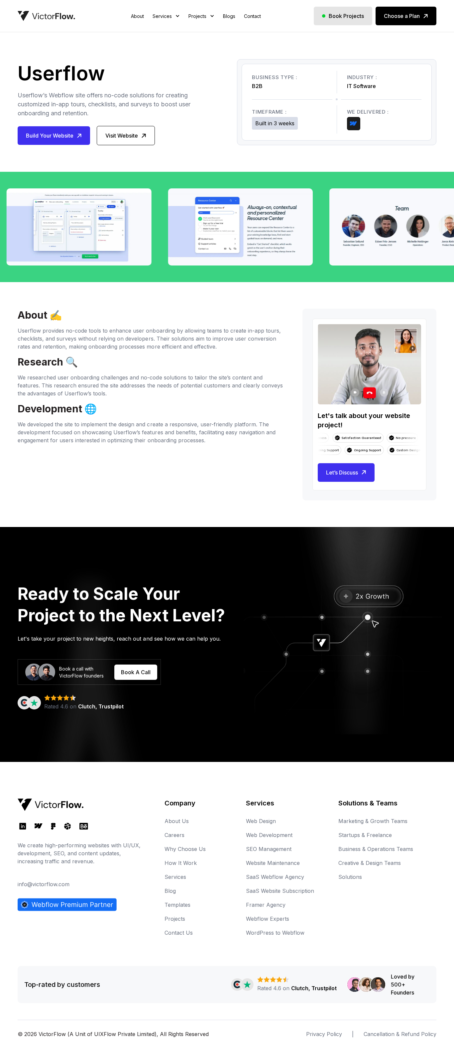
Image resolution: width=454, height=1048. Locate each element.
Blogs (229, 16)
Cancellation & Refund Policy (400, 1034)
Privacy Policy (324, 1034)
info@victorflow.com (43, 884)
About (137, 16)
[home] (46, 16)
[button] (166, 24)
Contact (252, 16)
